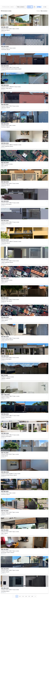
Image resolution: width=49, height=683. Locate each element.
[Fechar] (23, 662)
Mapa (39, 6)
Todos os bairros (20, 6)
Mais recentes (44, 10)
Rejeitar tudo (13, 676)
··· (46, 27)
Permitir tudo (13, 672)
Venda (29, 6)
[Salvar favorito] (46, 16)
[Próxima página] (35, 596)
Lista (45, 6)
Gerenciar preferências (13, 679)
